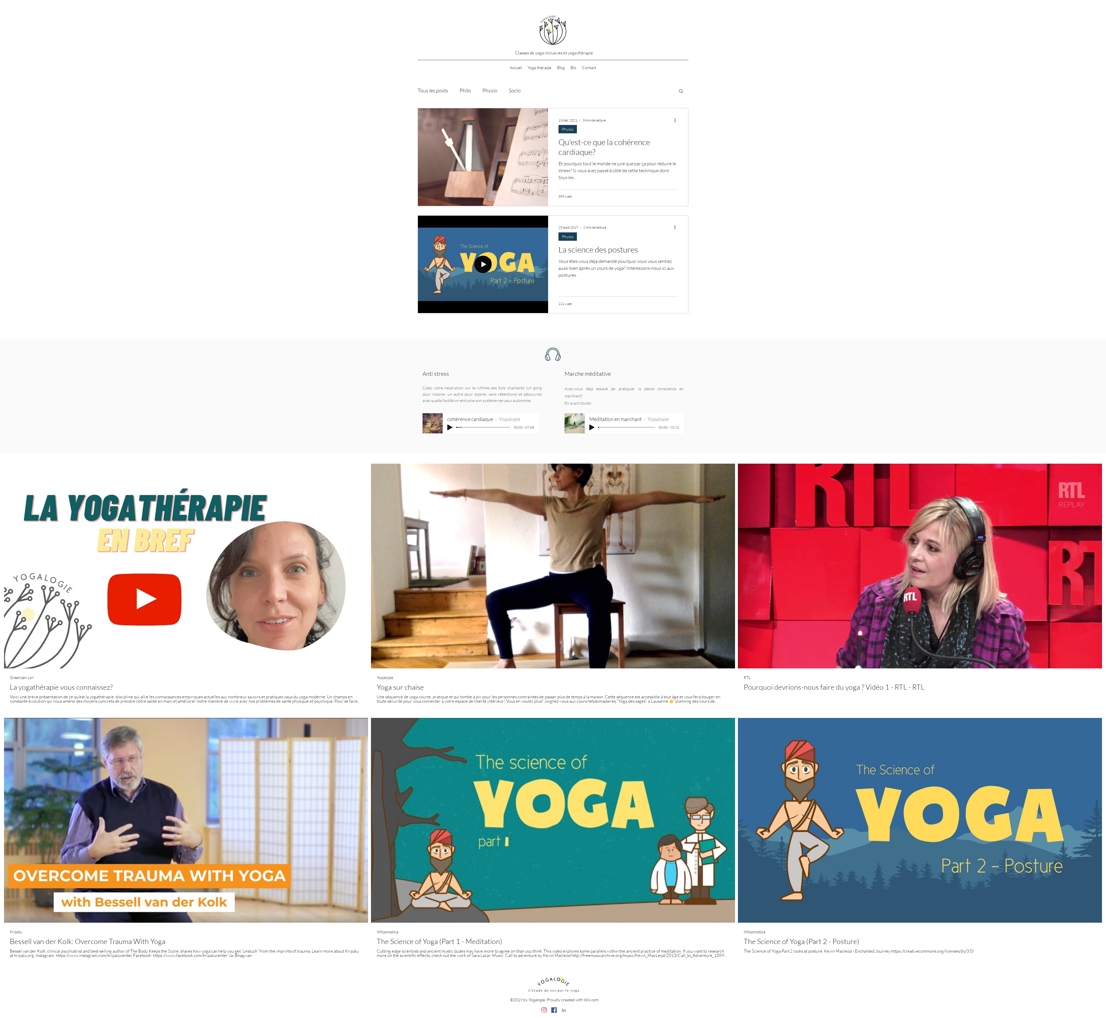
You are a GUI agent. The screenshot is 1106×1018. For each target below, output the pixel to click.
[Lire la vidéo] (186, 566)
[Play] (449, 427)
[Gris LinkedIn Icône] (564, 1010)
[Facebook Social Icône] (554, 1010)
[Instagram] (544, 1010)
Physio (489, 90)
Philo (465, 90)
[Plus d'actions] (676, 120)
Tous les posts (433, 90)
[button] (681, 91)
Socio (515, 90)
